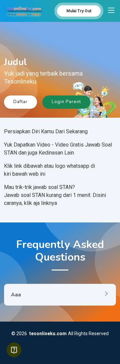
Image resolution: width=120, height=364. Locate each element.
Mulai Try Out (78, 11)
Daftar (20, 102)
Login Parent (66, 102)
